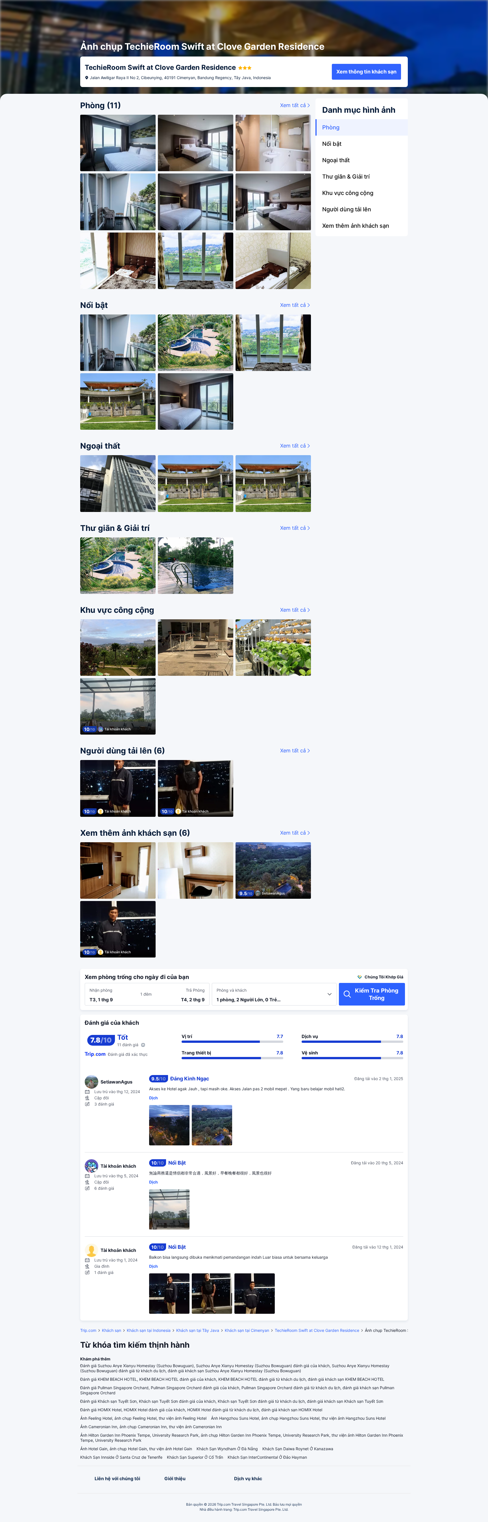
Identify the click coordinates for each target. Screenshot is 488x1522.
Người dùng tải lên (346, 209)
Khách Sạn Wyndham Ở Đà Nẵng (227, 1448)
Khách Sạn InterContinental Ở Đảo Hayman (267, 1457)
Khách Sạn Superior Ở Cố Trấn (195, 1457)
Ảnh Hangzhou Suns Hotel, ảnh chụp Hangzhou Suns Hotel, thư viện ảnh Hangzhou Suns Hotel (298, 1418)
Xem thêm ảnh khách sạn (355, 225)
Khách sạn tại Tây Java (197, 1330)
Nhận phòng (101, 990)
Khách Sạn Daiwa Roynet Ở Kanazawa (297, 1448)
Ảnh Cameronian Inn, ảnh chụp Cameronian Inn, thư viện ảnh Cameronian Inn (151, 1426)
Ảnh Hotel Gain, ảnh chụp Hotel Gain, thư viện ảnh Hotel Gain (136, 1448)
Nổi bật (331, 143)
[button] (443, 9)
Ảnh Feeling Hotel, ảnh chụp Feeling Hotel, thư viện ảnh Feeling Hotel (143, 1418)
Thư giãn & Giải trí (346, 176)
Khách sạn (111, 1330)
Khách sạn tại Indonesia (149, 1330)
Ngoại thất (336, 160)
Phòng (330, 127)
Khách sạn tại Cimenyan (247, 1330)
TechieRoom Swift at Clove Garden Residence (317, 1330)
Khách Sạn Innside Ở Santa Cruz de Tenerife (121, 1457)
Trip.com (88, 1330)
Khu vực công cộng (347, 193)
